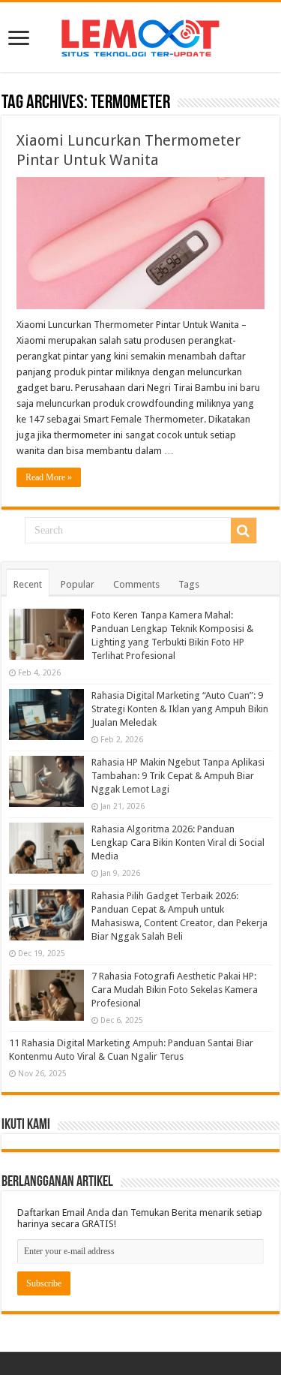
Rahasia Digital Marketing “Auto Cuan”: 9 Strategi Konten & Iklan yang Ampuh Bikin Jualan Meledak (179, 709)
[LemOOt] (140, 35)
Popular (77, 584)
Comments (136, 584)
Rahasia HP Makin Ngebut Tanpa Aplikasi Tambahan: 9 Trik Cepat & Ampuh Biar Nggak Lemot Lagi (178, 776)
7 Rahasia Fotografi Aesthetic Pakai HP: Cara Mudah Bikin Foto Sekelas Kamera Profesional (174, 989)
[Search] (243, 530)
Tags (188, 584)
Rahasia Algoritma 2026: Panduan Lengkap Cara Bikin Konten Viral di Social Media (178, 842)
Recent (27, 584)
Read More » (48, 477)
